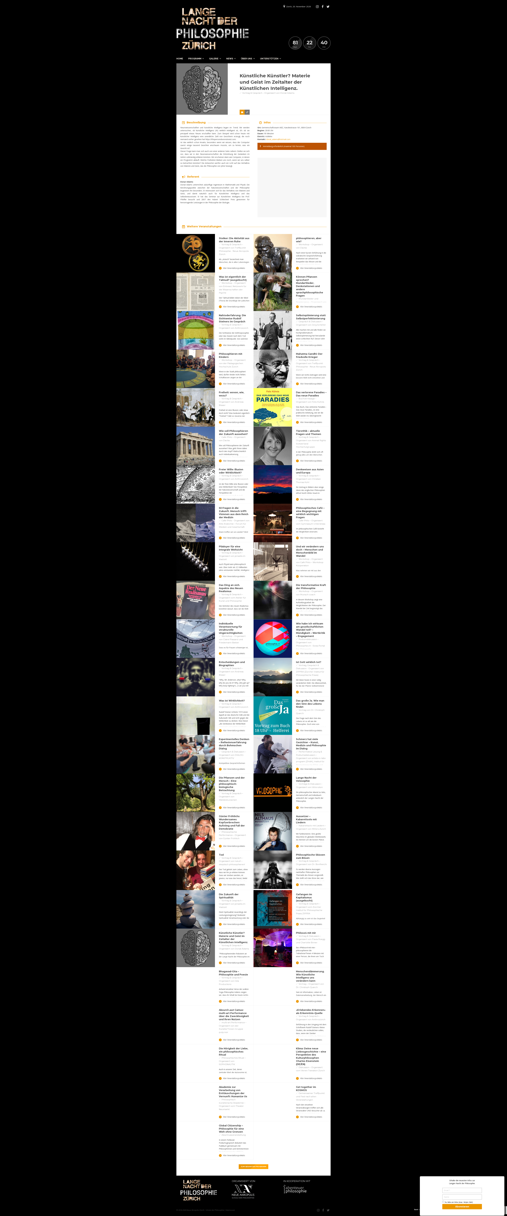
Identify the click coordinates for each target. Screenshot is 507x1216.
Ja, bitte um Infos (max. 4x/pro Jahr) (459, 1202)
